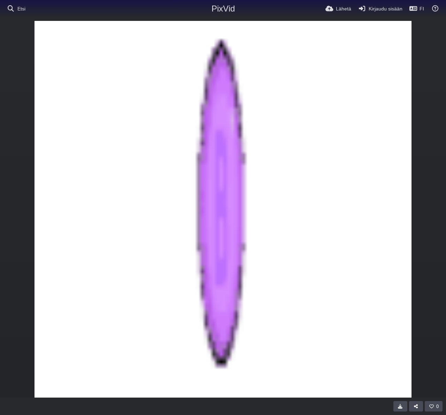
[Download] (400, 406)
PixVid (223, 8)
